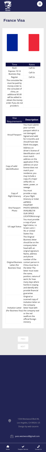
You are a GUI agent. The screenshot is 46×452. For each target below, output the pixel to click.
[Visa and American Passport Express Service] (8, 5)
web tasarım (33, 426)
